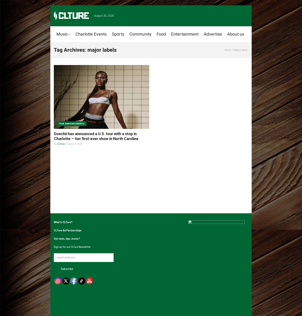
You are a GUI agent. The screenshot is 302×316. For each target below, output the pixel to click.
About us (235, 34)
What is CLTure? (63, 222)
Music (62, 34)
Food (161, 34)
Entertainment (185, 34)
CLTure (61, 143)
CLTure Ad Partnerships (67, 230)
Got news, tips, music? (67, 238)
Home (227, 50)
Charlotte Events (91, 34)
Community (140, 34)
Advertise (213, 34)
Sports (118, 34)
